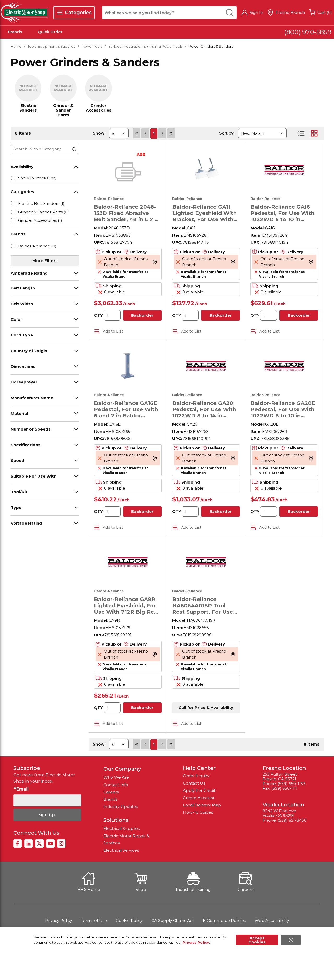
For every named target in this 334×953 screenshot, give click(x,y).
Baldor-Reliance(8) (37, 245)
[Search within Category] (74, 149)
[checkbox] (13, 178)
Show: (99, 133)
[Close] (291, 940)
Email (22, 789)
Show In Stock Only (37, 178)
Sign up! (47, 814)
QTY (98, 315)
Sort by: (226, 133)
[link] (136, 133)
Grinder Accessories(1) (40, 220)
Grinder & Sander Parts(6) (43, 212)
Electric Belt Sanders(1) (41, 203)
